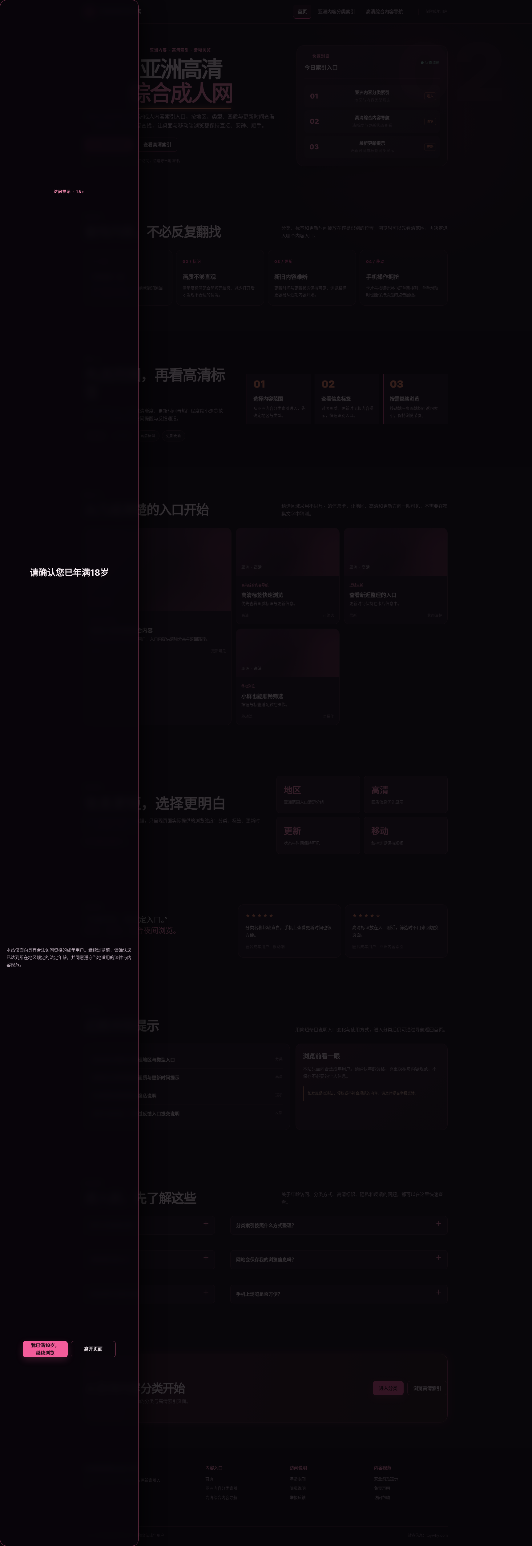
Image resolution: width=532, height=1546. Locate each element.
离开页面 (93, 1349)
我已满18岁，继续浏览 (45, 1349)
